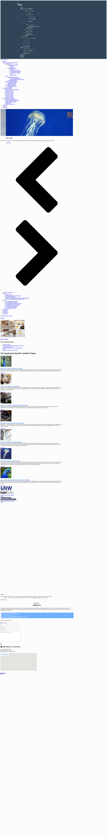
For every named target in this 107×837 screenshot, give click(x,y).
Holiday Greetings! (6, 344)
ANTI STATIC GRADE (32, 19)
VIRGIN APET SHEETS (15, 78)
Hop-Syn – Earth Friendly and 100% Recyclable (14, 298)
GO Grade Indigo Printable (10, 307)
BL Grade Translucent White (11, 306)
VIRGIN (12, 69)
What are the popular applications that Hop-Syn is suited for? (17, 297)
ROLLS (29, 13)
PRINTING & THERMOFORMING (10, 62)
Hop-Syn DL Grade (9, 95)
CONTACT (22, 57)
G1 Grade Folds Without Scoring (11, 301)
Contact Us (5, 313)
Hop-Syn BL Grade (9, 96)
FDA (11, 73)
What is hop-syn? (8, 294)
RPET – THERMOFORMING (11, 81)
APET (24, 23)
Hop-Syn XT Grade (9, 92)
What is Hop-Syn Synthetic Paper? (12, 89)
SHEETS (12, 66)
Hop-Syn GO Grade (26, 46)
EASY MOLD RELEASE (15, 71)
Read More (2, 372)
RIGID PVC (7, 63)
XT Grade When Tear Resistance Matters (13, 303)
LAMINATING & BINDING (9, 98)
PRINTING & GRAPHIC (13, 64)
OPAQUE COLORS (29, 31)
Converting (5, 105)
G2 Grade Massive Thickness (11, 302)
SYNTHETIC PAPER (7, 88)
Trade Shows (5, 312)
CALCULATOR (26, 35)
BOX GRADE (30, 21)
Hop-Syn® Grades (4, 339)
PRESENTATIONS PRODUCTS (12, 100)
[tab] (37, 613)
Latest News (5, 311)
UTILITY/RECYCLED (15, 70)
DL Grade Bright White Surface (11, 305)
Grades (4, 300)
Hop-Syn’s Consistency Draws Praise (10, 350)
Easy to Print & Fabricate (10, 296)
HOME (4, 61)
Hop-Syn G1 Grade (9, 90)
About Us (5, 293)
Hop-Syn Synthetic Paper (8, 292)
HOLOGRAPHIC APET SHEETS (34, 26)
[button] (2, 142)
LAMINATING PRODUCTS (11, 99)
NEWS (4, 106)
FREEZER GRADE (12, 82)
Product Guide (6, 309)
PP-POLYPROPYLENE (10, 85)
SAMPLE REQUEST (26, 53)
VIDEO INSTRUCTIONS (10, 101)
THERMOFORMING (29, 28)
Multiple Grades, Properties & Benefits (13, 295)
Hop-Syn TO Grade (9, 94)
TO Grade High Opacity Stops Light (12, 304)
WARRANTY (8, 103)
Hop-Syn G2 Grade (9, 91)
